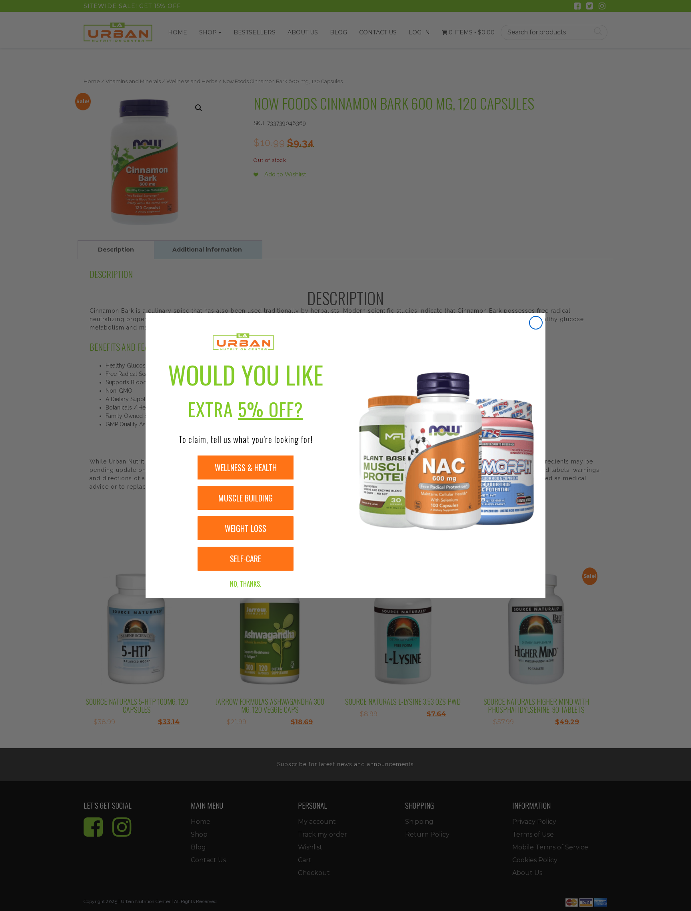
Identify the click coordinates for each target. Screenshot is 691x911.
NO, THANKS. (245, 584)
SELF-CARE (245, 559)
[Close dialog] (535, 322)
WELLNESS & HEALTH (246, 467)
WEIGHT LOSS (245, 528)
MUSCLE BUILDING (245, 498)
